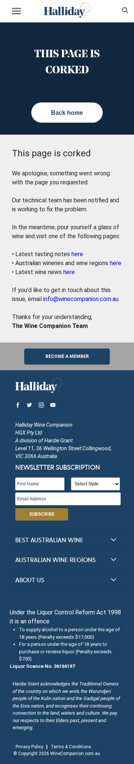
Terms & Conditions (71, 746)
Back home (67, 113)
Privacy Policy (29, 746)
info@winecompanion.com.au (80, 299)
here (77, 254)
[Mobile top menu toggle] (16, 12)
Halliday (66, 10)
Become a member (67, 356)
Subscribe (41, 514)
